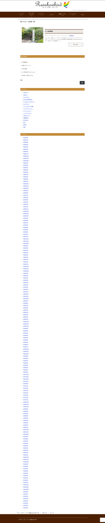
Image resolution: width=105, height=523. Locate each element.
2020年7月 (25, 305)
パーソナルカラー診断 (28, 106)
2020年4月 (25, 312)
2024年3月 (25, 204)
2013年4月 (25, 500)
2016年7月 (25, 413)
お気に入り (25, 92)
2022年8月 (25, 248)
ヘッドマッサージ (27, 113)
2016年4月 (25, 420)
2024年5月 (25, 199)
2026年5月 (25, 144)
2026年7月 (25, 140)
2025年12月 (26, 156)
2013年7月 (25, 493)
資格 (24, 127)
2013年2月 (25, 505)
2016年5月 (25, 418)
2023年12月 (26, 211)
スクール (51, 14)
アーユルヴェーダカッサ (28, 101)
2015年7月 (25, 441)
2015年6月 (25, 443)
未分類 (24, 124)
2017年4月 (25, 392)
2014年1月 (25, 482)
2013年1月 (25, 507)
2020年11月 (26, 296)
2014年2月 (25, 480)
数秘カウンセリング (62, 14)
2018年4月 (25, 365)
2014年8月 (25, 466)
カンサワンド (26, 104)
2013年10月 (26, 489)
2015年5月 (25, 445)
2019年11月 (26, 323)
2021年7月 (25, 277)
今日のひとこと (26, 115)
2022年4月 (25, 257)
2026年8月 (25, 137)
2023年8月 (25, 220)
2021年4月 (25, 284)
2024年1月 (25, 208)
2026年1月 (25, 153)
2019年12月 (26, 321)
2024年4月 (25, 202)
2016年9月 (25, 408)
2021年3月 (25, 287)
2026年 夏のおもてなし (28, 75)
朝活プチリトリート (26, 65)
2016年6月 (25, 415)
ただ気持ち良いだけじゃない (28, 72)
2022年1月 (25, 264)
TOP (29, 512)
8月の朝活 (24, 68)
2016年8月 (25, 411)
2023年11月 (26, 213)
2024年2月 (25, 206)
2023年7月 (25, 222)
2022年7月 (25, 250)
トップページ (21, 14)
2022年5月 (25, 254)
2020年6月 (25, 307)
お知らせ (25, 94)
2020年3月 (25, 314)
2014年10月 (26, 461)
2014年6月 (25, 470)
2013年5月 (25, 498)
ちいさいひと (26, 97)
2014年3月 (25, 477)
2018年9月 (25, 356)
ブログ (82, 14)
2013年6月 (25, 496)
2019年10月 (26, 326)
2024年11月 (26, 185)
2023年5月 (25, 227)
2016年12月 (26, 402)
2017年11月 (26, 376)
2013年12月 (26, 484)
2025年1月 (25, 181)
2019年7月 (25, 333)
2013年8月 (25, 491)
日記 (24, 122)
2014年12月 (26, 457)
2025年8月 (25, 165)
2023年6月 (25, 225)
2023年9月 (25, 218)
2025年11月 (26, 158)
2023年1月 (25, 236)
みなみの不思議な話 (27, 99)
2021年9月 (25, 273)
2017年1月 (25, 399)
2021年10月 (26, 270)
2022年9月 (25, 245)
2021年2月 (25, 289)
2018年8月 (25, 358)
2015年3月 (25, 450)
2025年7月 (25, 167)
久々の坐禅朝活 (49, 31)
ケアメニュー (41, 14)
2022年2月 (25, 261)
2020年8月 (25, 303)
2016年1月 (25, 427)
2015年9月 (25, 436)
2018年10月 (26, 353)
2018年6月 (25, 362)
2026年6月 (25, 142)
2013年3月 (25, 503)
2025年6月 (25, 169)
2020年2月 (25, 316)
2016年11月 (26, 404)
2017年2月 (25, 397)
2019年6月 (25, 335)
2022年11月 (26, 241)
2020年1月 (25, 319)
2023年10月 (26, 215)
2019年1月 (25, 346)
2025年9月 (25, 163)
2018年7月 (25, 360)
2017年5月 (25, 390)
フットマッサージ (27, 111)
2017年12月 (26, 374)
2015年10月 (26, 434)
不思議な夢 (24, 62)
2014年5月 (25, 473)
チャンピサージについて (31, 15)
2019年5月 (25, 337)
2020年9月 (25, 300)
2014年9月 (25, 464)
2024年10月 (26, 188)
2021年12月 (26, 266)
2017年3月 (25, 395)
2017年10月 (26, 379)
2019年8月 (25, 330)
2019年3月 (25, 342)
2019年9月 (25, 328)
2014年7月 (25, 468)
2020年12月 (26, 293)
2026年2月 (25, 151)
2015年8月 (25, 438)
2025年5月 (25, 172)
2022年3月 (25, 259)
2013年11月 (26, 487)
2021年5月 (25, 282)
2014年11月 (26, 459)
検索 (21, 80)
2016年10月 (26, 406)
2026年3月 (25, 149)
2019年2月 (25, 344)
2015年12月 (26, 429)
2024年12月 (26, 183)
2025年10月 (26, 160)
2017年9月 (25, 381)
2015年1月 (25, 454)
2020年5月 (25, 310)
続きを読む (75, 44)
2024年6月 (25, 197)
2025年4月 (25, 174)
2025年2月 (25, 179)
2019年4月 (25, 339)
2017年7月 (25, 385)
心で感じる (25, 120)
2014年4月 (25, 475)
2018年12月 (26, 349)
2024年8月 (25, 192)
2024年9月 (25, 190)
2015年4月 (25, 447)
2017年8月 (25, 383)
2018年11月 (26, 351)
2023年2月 (25, 234)
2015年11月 (26, 431)
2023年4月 (25, 229)
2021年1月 (25, 291)
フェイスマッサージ (27, 108)
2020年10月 (26, 298)
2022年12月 (26, 238)
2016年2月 (25, 425)
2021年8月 (25, 275)
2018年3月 (25, 367)
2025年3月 (25, 176)
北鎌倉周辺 (71, 35)
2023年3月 (25, 231)
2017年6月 (25, 388)
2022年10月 (26, 243)
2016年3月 (25, 422)
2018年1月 (25, 372)
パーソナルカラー (72, 14)
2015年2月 (25, 452)
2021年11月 (26, 268)
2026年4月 (25, 146)
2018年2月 (25, 369)
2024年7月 (25, 195)
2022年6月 (25, 252)
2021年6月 (25, 280)
